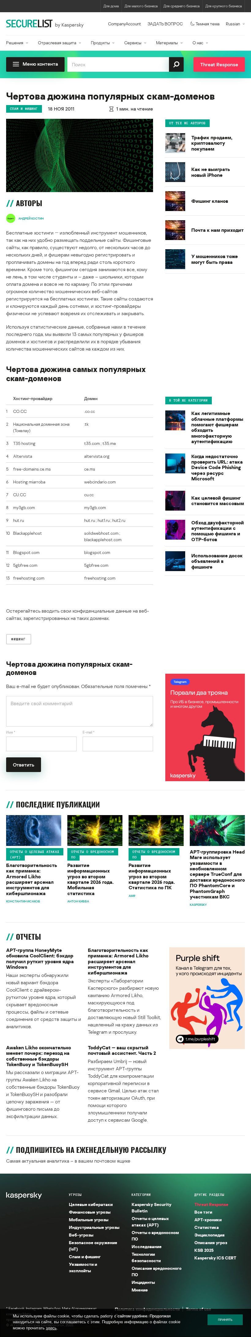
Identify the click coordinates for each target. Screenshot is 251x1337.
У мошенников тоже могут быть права (214, 259)
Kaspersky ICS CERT (215, 1257)
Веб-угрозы (81, 1234)
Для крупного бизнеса (223, 6)
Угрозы (75, 1195)
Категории (141, 1195)
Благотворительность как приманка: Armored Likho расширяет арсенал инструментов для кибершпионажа (31, 879)
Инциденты (143, 1282)
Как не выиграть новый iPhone (210, 172)
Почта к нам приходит (217, 230)
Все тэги (203, 1212)
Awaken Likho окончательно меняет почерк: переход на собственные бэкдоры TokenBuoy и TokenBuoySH (38, 1056)
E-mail (89, 732)
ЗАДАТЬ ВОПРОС (165, 23)
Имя (10, 732)
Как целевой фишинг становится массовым (217, 500)
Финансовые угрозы (90, 1212)
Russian (233, 23)
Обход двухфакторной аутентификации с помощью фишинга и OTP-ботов (217, 531)
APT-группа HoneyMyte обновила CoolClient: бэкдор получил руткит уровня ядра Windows (40, 958)
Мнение (140, 1289)
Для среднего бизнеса (181, 6)
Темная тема (207, 23)
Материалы (167, 42)
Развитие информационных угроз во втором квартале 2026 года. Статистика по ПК (152, 876)
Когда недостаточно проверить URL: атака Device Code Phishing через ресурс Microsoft (217, 468)
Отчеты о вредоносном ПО (92, 854)
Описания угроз (210, 1242)
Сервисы (132, 42)
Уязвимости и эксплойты (83, 1267)
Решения (14, 42)
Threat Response (211, 1204)
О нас (198, 42)
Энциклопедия (209, 1234)
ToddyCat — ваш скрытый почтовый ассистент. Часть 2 (122, 1050)
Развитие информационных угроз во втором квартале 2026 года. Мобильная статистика (90, 879)
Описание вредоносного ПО (157, 1271)
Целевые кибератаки (91, 1204)
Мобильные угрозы (88, 1219)
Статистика (206, 1227)
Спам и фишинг (24, 109)
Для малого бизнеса (141, 6)
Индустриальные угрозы (94, 1227)
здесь (51, 1328)
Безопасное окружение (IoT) (93, 1245)
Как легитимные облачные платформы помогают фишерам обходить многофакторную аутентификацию (217, 427)
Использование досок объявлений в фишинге (217, 561)
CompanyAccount (124, 23)
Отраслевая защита (57, 42)
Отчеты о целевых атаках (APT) (34, 854)
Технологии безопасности (146, 1257)
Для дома (111, 6)
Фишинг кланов (209, 201)
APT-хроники (208, 1219)
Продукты (100, 42)
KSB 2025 (204, 1250)
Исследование (147, 1246)
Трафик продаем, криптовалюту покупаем (211, 143)
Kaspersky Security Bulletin (151, 1207)
